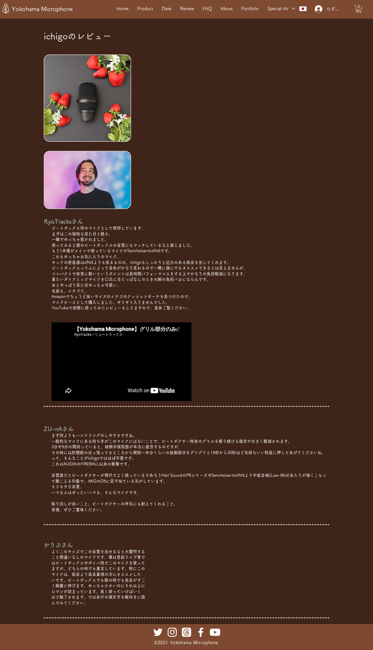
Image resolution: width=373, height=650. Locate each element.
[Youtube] (215, 632)
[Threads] (186, 632)
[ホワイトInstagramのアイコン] (172, 632)
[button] (358, 9)
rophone (209, 642)
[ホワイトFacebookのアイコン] (201, 632)
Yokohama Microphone (42, 9)
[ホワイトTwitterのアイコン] (158, 632)
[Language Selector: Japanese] (299, 8)
